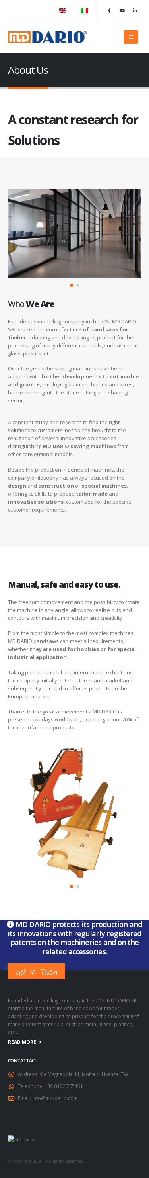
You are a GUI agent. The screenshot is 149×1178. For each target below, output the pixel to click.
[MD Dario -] (47, 37)
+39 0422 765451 (64, 1086)
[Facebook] (108, 10)
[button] (71, 285)
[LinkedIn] (135, 10)
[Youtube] (122, 10)
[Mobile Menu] (131, 37)
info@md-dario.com (55, 1098)
